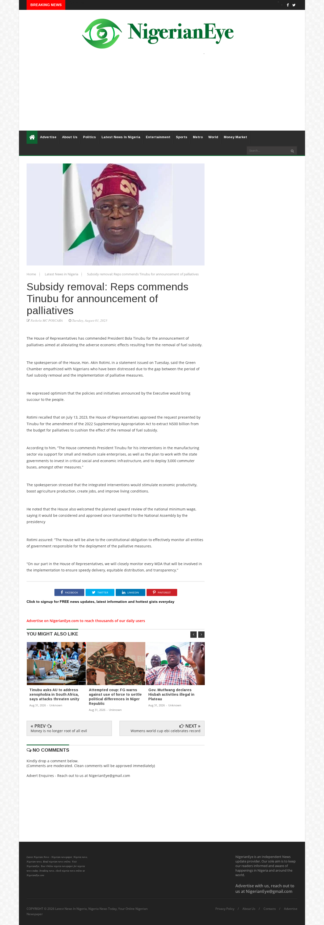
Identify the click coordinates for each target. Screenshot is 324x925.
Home (32, 274)
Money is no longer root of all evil (59, 730)
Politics (89, 137)
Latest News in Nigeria (62, 274)
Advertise (48, 137)
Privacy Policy (224, 909)
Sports (181, 137)
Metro (198, 137)
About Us (69, 137)
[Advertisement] (162, 95)
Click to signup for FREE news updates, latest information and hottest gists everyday (100, 602)
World (213, 137)
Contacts (270, 909)
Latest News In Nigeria (121, 137)
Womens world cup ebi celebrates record (165, 730)
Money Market (235, 137)
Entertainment (158, 137)
